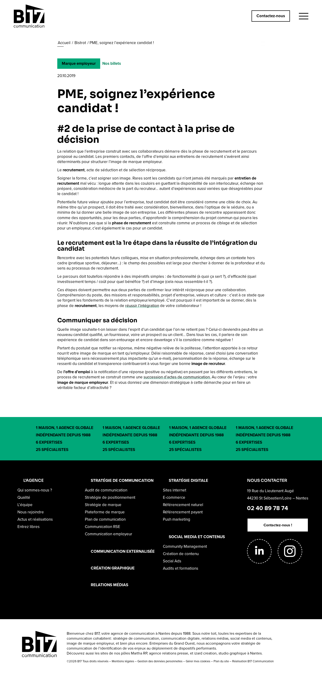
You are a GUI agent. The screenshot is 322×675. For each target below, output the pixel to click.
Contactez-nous (270, 16)
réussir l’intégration (142, 306)
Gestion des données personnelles (159, 661)
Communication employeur (108, 534)
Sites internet (174, 490)
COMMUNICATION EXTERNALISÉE (123, 551)
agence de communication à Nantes (140, 633)
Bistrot (80, 43)
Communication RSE (102, 527)
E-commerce (174, 497)
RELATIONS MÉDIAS (109, 585)
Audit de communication (106, 490)
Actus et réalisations (35, 519)
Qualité (23, 497)
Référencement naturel (183, 505)
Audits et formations (180, 568)
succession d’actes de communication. (177, 377)
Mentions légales (123, 661)
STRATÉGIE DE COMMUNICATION (122, 480)
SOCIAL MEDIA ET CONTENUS (197, 537)
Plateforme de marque (105, 512)
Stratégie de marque (103, 505)
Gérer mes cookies (198, 661)
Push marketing (176, 519)
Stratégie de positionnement (110, 497)
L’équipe (25, 505)
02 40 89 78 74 (267, 508)
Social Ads (172, 561)
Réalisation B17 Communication (253, 661)
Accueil (64, 43)
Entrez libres (28, 527)
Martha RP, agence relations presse (159, 653)
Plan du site (221, 661)
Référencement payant (183, 512)
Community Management (185, 546)
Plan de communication (105, 519)
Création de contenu (181, 554)
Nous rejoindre (30, 512)
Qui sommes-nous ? (34, 490)
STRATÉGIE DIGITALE (188, 480)
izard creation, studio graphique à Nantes (228, 653)
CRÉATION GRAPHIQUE (113, 568)
